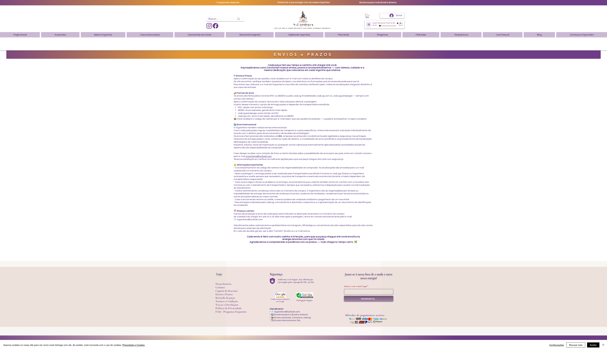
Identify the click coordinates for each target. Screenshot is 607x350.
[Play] (369, 24)
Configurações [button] (556, 345)
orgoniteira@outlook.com (258, 156)
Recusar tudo (575, 345)
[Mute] (397, 23)
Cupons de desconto (226, 291)
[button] (367, 16)
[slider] (401, 23)
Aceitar (593, 345)
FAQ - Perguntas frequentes (230, 311)
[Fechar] (603, 344)
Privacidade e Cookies (133, 345)
